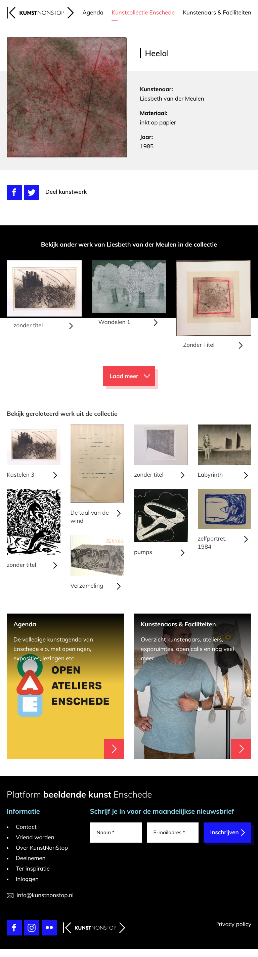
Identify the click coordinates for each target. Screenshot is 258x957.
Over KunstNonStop (42, 847)
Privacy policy (233, 924)
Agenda (93, 12)
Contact (26, 827)
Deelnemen (31, 858)
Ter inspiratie (33, 868)
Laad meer (124, 376)
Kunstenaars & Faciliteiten (217, 12)
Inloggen (27, 879)
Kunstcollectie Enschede (143, 12)
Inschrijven (224, 832)
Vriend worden (35, 837)
